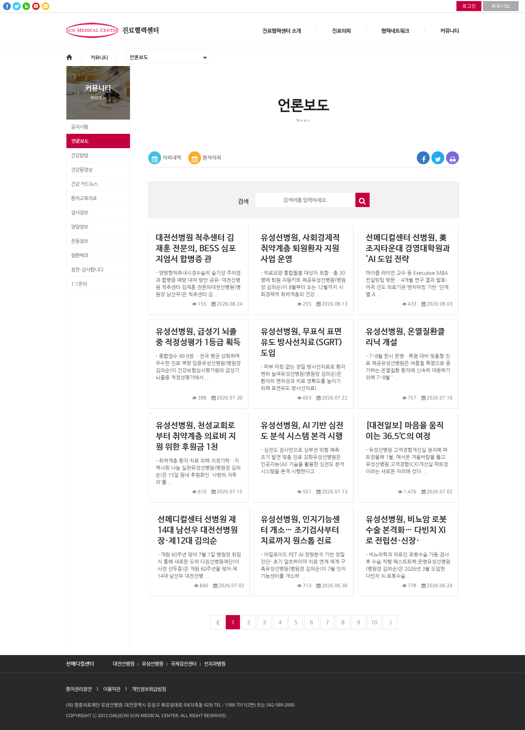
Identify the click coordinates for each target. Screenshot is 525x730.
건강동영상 (81, 170)
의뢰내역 (171, 157)
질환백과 (79, 255)
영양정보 (79, 227)
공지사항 (79, 127)
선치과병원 (214, 663)
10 (374, 623)
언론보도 (80, 141)
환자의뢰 (211, 157)
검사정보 (79, 213)
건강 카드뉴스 (84, 184)
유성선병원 (152, 663)
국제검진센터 (183, 663)
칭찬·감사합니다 (87, 270)
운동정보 (79, 241)
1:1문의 (79, 284)
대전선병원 (123, 663)
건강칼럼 (79, 155)
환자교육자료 (84, 198)
